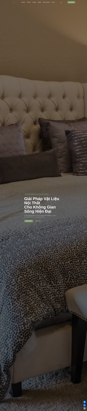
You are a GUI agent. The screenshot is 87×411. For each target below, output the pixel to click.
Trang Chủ (23, 2)
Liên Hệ (53, 2)
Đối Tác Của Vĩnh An (46, 2)
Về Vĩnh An (29, 2)
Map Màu (39, 2)
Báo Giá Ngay (71, 2)
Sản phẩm (34, 2)
